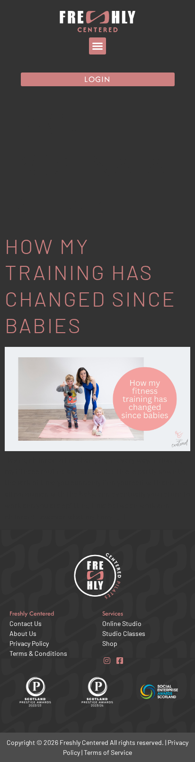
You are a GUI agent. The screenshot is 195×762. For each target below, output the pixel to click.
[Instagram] (106, 660)
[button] (97, 45)
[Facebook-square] (119, 660)
